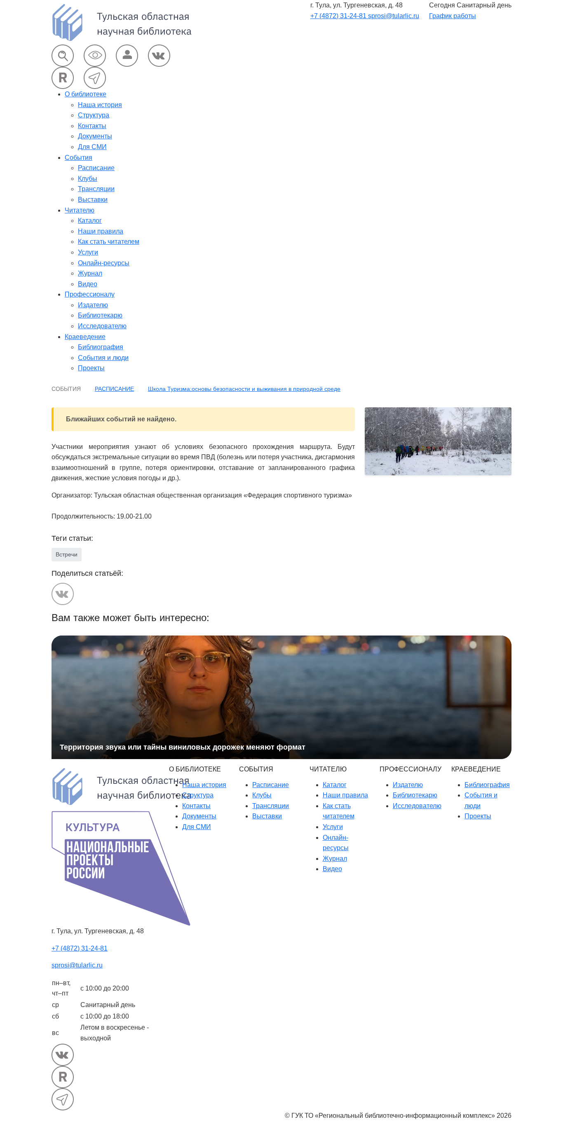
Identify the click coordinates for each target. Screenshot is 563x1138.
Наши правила (100, 231)
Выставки (93, 199)
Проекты (91, 368)
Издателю (93, 304)
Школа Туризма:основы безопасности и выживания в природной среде (244, 389)
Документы (95, 136)
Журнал (90, 273)
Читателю (79, 210)
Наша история (100, 104)
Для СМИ (92, 146)
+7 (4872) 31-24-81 (339, 15)
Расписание (96, 167)
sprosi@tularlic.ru (393, 15)
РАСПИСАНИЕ (114, 389)
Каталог (90, 220)
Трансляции (96, 188)
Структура (93, 115)
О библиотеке (85, 94)
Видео (87, 283)
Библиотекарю (100, 315)
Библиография (100, 347)
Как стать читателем (108, 241)
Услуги (88, 252)
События (78, 157)
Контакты (92, 125)
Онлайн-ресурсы (103, 262)
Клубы (87, 178)
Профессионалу (90, 294)
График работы (452, 15)
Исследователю (102, 325)
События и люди (103, 357)
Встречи (66, 554)
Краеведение (85, 336)
